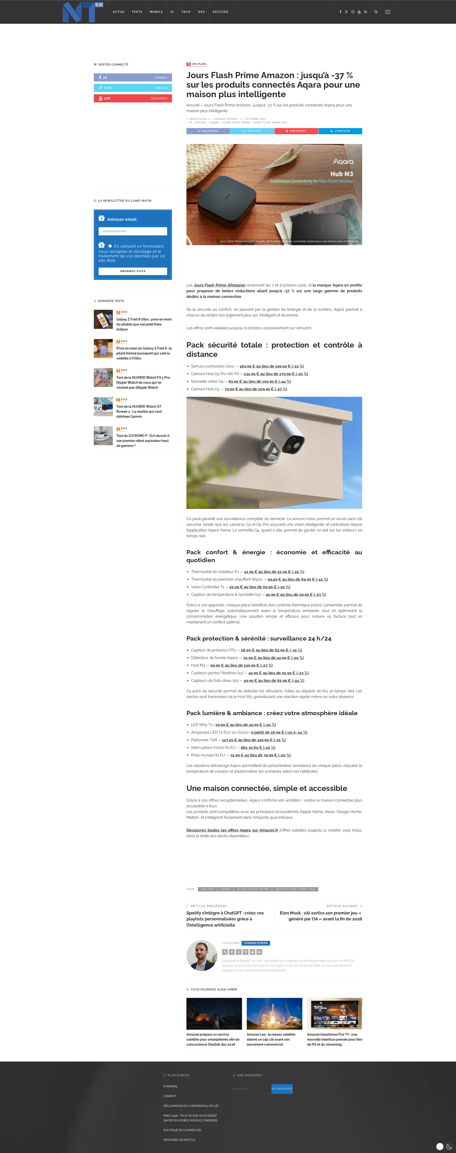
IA (172, 12)
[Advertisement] (91, 39)
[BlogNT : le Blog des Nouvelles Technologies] (83, 11)
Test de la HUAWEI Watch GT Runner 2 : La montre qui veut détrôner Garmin (139, 411)
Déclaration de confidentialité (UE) (190, 1106)
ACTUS (118, 12)
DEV (201, 12)
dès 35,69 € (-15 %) (258, 747)
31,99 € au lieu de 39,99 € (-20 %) (260, 755)
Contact (169, 1096)
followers (161, 77)
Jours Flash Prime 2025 (270, 122)
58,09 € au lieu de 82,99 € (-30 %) (271, 650)
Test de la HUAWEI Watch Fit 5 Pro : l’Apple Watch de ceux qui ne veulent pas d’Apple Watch (143, 382)
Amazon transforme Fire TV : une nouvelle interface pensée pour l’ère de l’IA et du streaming (334, 1039)
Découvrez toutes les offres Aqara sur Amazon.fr (232, 830)
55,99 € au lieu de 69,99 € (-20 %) (259, 587)
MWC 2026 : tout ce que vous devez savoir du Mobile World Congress (190, 1118)
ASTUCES (220, 12)
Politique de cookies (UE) (182, 1130)
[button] (445, 1147)
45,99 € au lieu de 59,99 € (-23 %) (296, 594)
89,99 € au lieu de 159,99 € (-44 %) (259, 381)
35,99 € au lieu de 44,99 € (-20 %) (273, 657)
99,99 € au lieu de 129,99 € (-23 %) (241, 665)
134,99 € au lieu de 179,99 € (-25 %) (276, 374)
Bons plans (196, 64)
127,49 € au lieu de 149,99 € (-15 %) (254, 740)
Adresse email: (122, 219)
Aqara (214, 122)
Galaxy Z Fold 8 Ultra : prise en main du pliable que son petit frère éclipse (144, 324)
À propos (170, 1086)
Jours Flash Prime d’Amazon (219, 285)
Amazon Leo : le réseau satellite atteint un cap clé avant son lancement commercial (271, 1039)
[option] (214, 1022)
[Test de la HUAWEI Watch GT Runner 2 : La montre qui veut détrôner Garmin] (103, 406)
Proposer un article (179, 1140)
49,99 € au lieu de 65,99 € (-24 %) (274, 680)
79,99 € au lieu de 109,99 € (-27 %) (256, 389)
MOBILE (156, 12)
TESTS (137, 12)
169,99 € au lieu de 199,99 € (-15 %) (272, 366)
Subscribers (159, 98)
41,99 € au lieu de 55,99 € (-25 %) (274, 571)
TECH (186, 12)
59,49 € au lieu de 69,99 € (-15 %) (298, 579)
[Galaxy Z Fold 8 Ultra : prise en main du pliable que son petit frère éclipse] (103, 319)
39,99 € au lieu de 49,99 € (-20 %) (245, 724)
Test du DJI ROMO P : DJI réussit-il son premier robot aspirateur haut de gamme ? (142, 441)
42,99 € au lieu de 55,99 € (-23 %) (278, 673)
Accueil (193, 105)
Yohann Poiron (226, 119)
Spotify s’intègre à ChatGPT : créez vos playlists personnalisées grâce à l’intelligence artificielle (225, 918)
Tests (122, 312)
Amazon (201, 122)
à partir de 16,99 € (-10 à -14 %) (279, 732)
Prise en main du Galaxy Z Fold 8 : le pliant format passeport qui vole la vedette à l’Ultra (144, 353)
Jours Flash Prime (236, 122)
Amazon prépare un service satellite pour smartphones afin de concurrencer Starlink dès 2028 (212, 1039)
